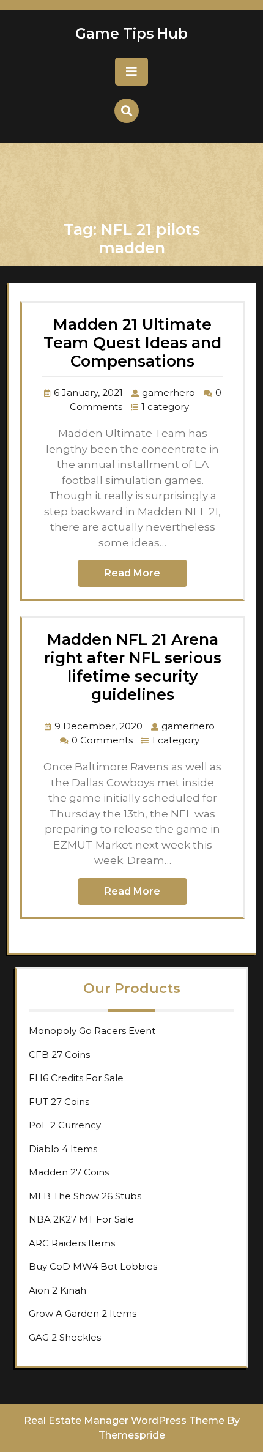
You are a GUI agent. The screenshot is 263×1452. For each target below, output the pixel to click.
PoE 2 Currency (65, 1125)
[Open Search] (127, 111)
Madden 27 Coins (69, 1172)
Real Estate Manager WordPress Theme (124, 1420)
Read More (132, 573)
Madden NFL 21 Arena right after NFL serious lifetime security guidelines (132, 667)
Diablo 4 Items (63, 1149)
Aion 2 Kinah (57, 1290)
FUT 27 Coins (59, 1102)
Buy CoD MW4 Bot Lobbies (93, 1266)
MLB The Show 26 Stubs (85, 1196)
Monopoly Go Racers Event (92, 1031)
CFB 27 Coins (59, 1054)
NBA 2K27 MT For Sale (81, 1219)
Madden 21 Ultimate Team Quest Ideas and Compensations (132, 342)
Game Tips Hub (131, 33)
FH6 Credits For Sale (76, 1078)
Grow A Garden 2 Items (82, 1313)
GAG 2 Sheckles (65, 1337)
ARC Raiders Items (72, 1243)
